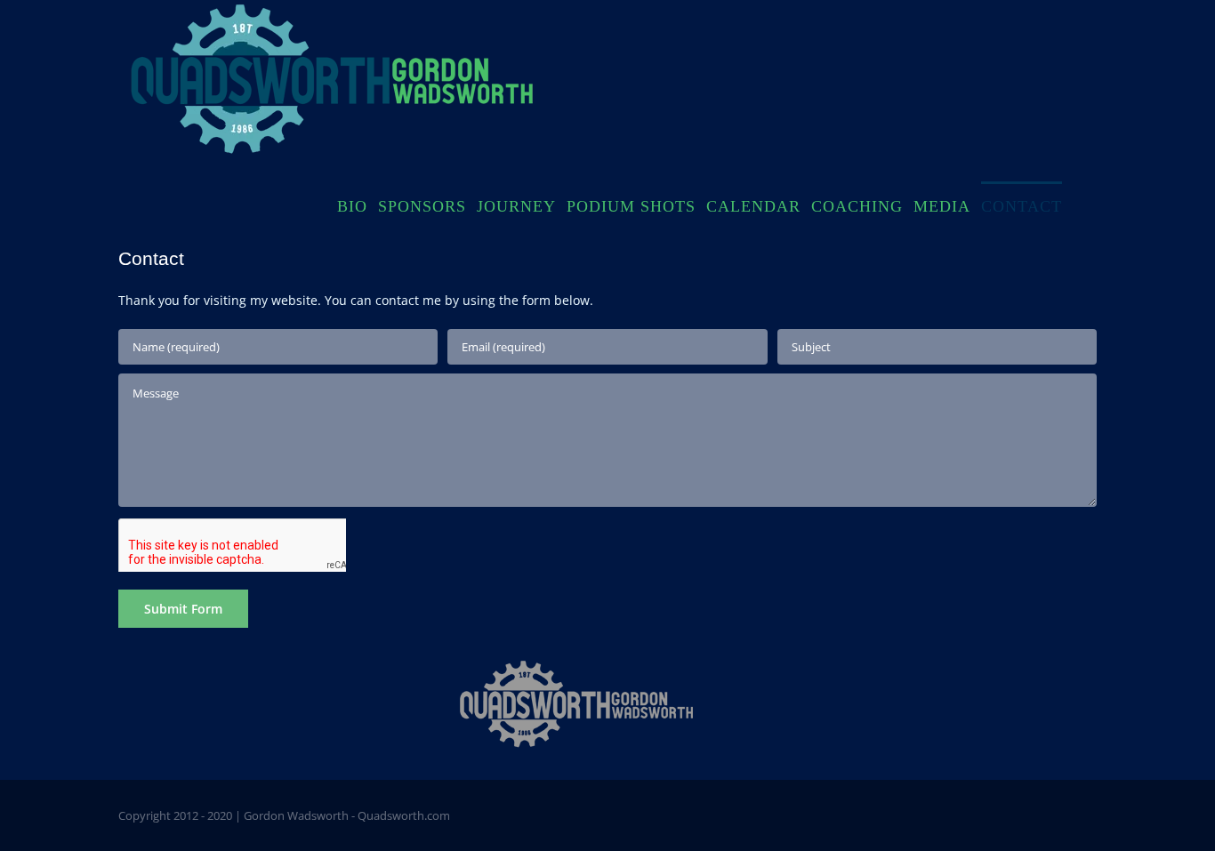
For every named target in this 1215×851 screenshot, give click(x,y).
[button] (1079, 204)
